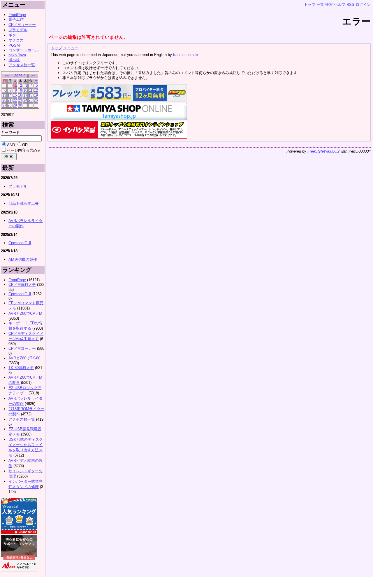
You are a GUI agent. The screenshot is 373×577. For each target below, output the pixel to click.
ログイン (363, 4)
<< (7, 76)
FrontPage (17, 15)
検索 (329, 4)
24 (25, 100)
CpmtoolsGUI (19, 243)
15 (15, 95)
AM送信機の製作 (22, 259)
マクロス (16, 40)
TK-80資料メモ (21, 368)
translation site (185, 55)
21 (10, 100)
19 (36, 95)
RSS (350, 4)
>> (33, 76)
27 (4, 105)
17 (25, 95)
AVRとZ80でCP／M (25, 313)
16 (20, 95)
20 (4, 100)
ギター (14, 35)
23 (20, 100)
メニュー (70, 48)
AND (11, 145)
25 (31, 100)
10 (25, 90)
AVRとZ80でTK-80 (24, 358)
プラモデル (17, 30)
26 (36, 100)
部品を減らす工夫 (23, 203)
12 (36, 90)
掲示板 (14, 59)
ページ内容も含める (24, 150)
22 (15, 100)
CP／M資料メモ (22, 284)
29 (15, 105)
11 (31, 90)
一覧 (320, 4)
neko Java (17, 55)
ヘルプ (339, 4)
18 (31, 95)
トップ (309, 4)
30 (20, 105)
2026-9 (20, 76)
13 (4, 95)
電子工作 (16, 19)
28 (10, 105)
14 (10, 95)
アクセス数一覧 (21, 65)
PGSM (14, 45)
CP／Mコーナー (22, 24)
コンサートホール (23, 50)
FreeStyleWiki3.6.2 (323, 151)
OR (25, 145)
